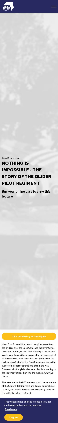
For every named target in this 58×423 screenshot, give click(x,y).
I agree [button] (13, 417)
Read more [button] (11, 409)
